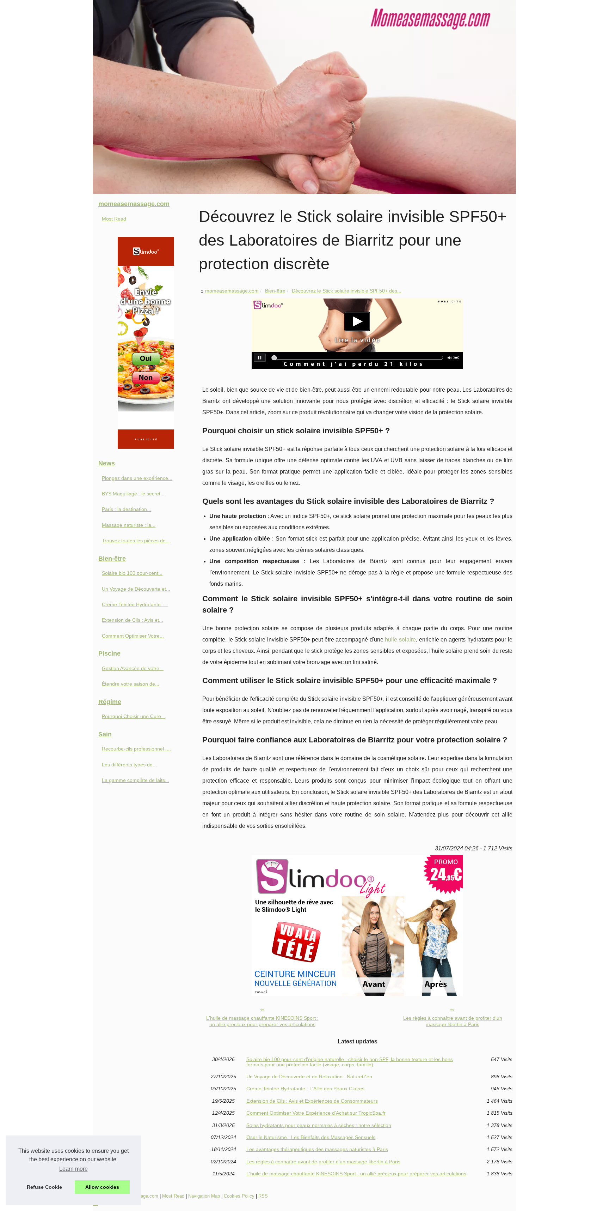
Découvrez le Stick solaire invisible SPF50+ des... (346, 291)
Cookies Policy (239, 1196)
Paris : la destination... (126, 509)
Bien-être (275, 291)
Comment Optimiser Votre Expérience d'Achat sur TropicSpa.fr (316, 1112)
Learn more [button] (73, 1169)
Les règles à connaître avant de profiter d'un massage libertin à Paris (452, 1021)
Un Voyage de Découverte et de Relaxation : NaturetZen (309, 1076)
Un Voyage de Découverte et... (136, 589)
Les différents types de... (129, 764)
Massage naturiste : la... (128, 525)
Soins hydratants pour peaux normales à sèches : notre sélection (318, 1125)
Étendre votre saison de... (130, 684)
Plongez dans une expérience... (137, 478)
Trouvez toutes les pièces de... (136, 540)
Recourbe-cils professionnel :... (136, 749)
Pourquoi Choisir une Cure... (133, 716)
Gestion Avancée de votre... (133, 668)
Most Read (114, 219)
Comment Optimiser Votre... (133, 636)
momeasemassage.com (232, 291)
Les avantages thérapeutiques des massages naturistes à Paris (317, 1149)
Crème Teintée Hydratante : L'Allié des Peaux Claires (305, 1088)
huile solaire (400, 640)
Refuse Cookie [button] (44, 1187)
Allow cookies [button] (102, 1187)
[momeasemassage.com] (304, 97)
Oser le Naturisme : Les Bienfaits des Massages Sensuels (310, 1137)
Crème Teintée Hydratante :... (135, 604)
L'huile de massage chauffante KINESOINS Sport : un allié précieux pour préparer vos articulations (262, 1021)
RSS (263, 1196)
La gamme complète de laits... (135, 780)
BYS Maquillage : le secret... (133, 493)
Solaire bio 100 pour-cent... (132, 573)
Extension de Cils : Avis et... (132, 620)
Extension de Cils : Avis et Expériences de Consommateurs (312, 1100)
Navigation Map (204, 1196)
